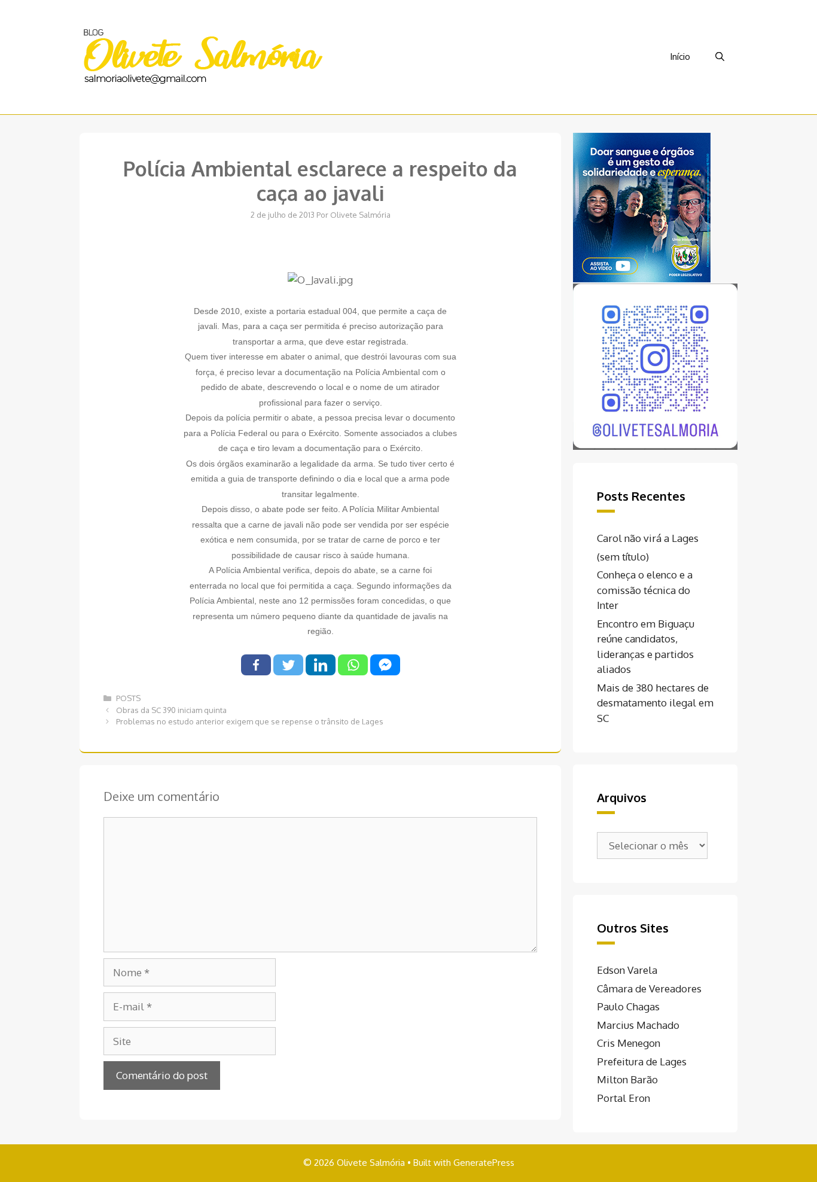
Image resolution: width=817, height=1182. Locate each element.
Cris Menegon (628, 1043)
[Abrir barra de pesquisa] (719, 57)
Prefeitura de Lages (642, 1061)
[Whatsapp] (353, 664)
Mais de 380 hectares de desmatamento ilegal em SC (655, 702)
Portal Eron (623, 1098)
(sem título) (623, 556)
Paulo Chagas (628, 1006)
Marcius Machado (638, 1025)
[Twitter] (288, 664)
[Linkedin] (321, 664)
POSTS (128, 698)
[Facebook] (256, 664)
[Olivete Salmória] (202, 56)
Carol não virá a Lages (648, 538)
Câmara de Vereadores (649, 988)
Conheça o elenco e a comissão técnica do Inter (645, 589)
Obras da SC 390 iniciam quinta (171, 710)
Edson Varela (627, 970)
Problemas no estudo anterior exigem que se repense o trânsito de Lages (249, 721)
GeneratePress (483, 1162)
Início (680, 56)
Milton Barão (627, 1079)
